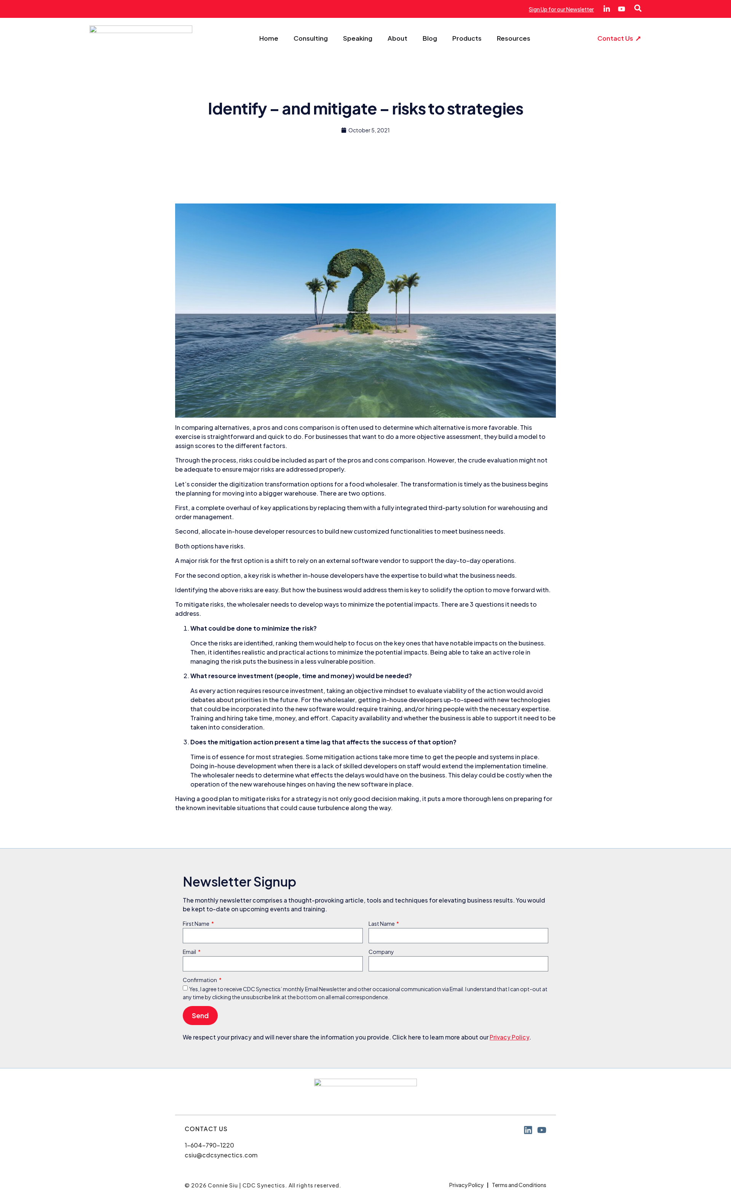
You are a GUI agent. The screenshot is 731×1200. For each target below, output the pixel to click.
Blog (430, 38)
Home (268, 38)
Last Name (382, 924)
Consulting (311, 38)
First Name (196, 924)
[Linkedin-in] (607, 9)
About (397, 38)
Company (381, 952)
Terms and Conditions (519, 1184)
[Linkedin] (528, 1130)
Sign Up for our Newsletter (561, 9)
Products (467, 38)
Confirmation (200, 980)
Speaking (357, 38)
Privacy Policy (509, 1037)
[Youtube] (621, 9)
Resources (513, 38)
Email (190, 952)
